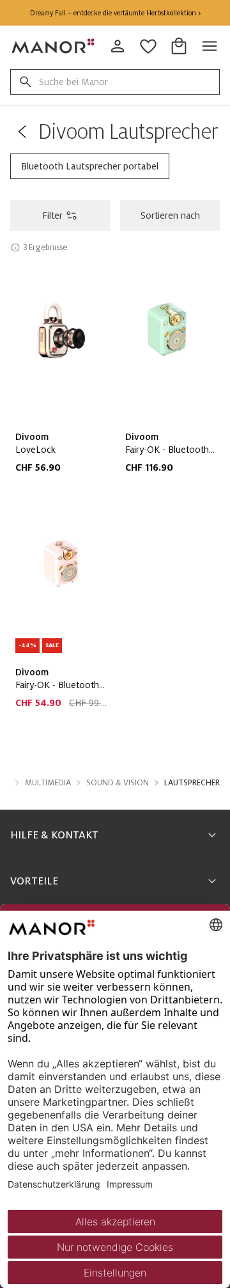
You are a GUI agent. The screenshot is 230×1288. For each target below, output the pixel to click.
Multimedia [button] (48, 782)
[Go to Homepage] (53, 46)
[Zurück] (21, 131)
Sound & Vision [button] (117, 782)
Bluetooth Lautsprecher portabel (89, 166)
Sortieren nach (170, 215)
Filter (52, 215)
